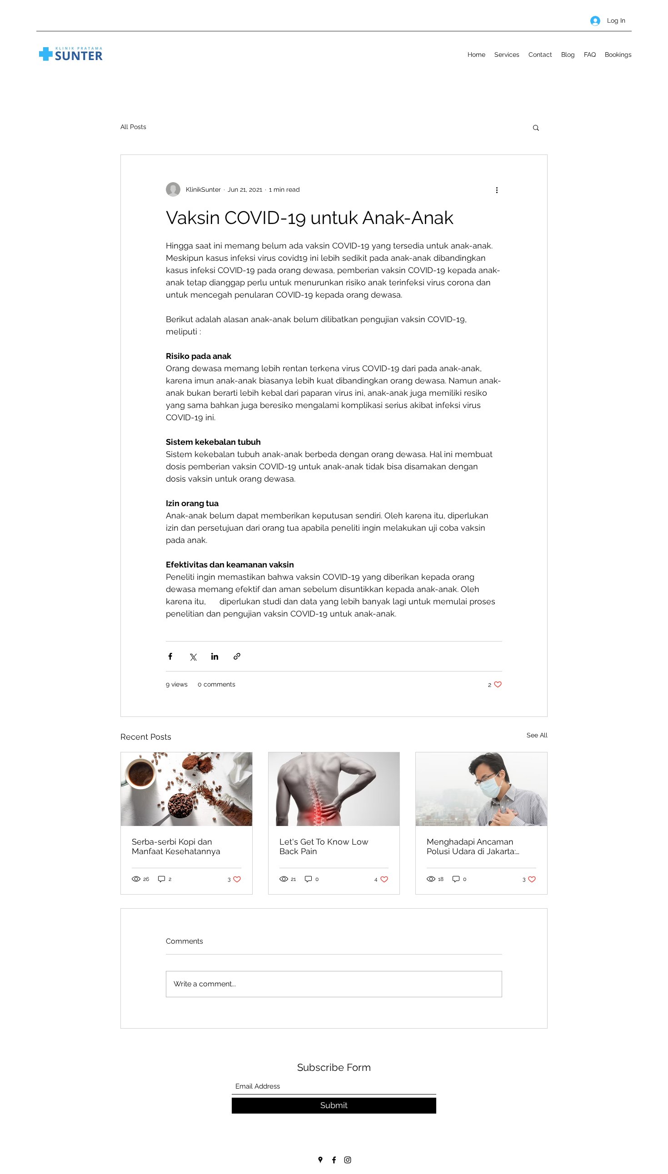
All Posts (133, 126)
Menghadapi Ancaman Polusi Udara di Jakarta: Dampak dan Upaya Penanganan (471, 846)
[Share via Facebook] (170, 656)
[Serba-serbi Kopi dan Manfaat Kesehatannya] (186, 789)
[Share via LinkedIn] (214, 656)
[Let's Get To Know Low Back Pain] (334, 789)
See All (537, 735)
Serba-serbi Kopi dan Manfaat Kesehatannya (176, 846)
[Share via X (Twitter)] (192, 656)
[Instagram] (347, 1159)
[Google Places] (320, 1159)
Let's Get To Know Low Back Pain (324, 846)
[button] (536, 127)
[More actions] (496, 189)
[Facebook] (334, 1159)
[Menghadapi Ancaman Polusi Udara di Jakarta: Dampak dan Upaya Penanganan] (481, 789)
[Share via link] (237, 656)
